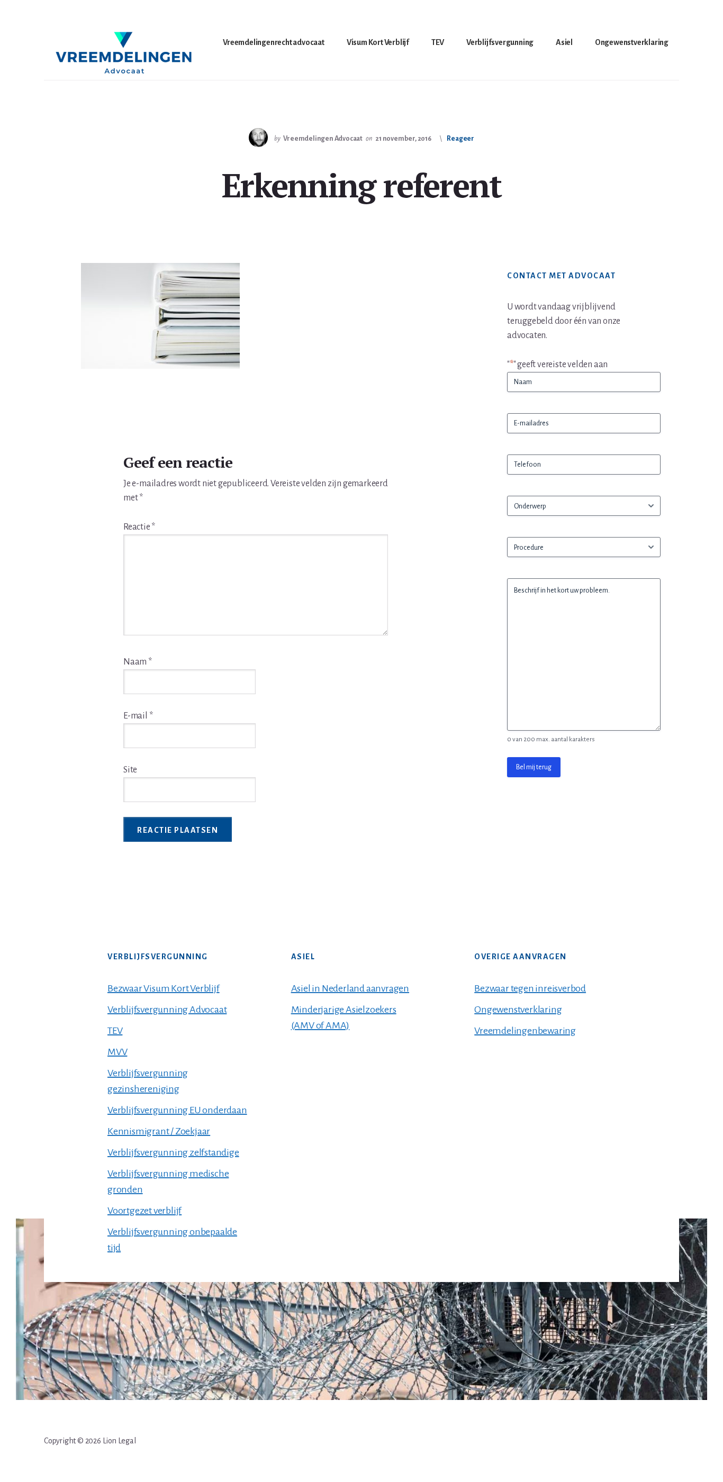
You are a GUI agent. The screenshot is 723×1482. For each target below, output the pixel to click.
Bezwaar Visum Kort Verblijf (163, 988)
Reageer (460, 138)
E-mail (137, 716)
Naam (137, 662)
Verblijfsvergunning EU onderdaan (177, 1110)
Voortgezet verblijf (144, 1210)
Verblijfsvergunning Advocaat (167, 1009)
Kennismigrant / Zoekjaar (158, 1131)
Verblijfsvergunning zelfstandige (173, 1152)
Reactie (139, 527)
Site (130, 770)
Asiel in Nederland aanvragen (350, 988)
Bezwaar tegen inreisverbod (530, 988)
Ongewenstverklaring (518, 1009)
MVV (117, 1052)
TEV (114, 1030)
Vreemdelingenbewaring (525, 1030)
